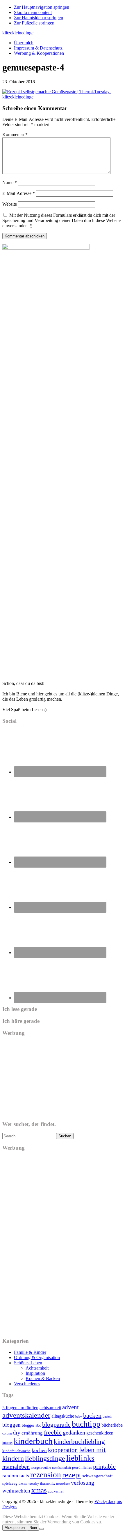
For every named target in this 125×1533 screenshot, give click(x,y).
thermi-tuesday (29, 1483)
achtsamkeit (50, 1407)
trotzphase (63, 1483)
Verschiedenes (27, 1383)
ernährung (32, 1433)
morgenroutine (41, 1467)
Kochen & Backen (43, 1378)
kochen (39, 1450)
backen (92, 1415)
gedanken (74, 1432)
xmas (39, 1490)
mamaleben (16, 1466)
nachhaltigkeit (61, 1467)
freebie (53, 1432)
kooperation (63, 1450)
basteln (107, 1416)
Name (9, 182)
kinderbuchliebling (79, 1441)
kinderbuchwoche (16, 1451)
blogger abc (31, 1425)
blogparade (56, 1424)
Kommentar (15, 134)
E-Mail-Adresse (18, 193)
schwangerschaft (97, 1476)
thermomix (47, 1483)
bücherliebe (112, 1425)
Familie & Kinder (30, 1352)
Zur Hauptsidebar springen (38, 17)
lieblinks (80, 1458)
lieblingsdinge (45, 1458)
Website (9, 204)
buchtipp (86, 1423)
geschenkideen (99, 1432)
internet (7, 1443)
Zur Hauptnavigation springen (41, 7)
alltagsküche (62, 1416)
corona (7, 1433)
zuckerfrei (56, 1491)
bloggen (11, 1425)
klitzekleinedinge (17, 32)
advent (70, 1407)
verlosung (82, 1482)
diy (16, 1432)
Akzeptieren (15, 1527)
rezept (71, 1475)
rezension (45, 1474)
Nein (33, 1527)
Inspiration (35, 1373)
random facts (15, 1476)
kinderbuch (33, 1441)
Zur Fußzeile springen (34, 22)
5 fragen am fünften (20, 1407)
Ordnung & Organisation (37, 1357)
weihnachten (16, 1491)
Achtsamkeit (37, 1367)
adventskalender (26, 1415)
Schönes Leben (28, 1362)
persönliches (82, 1467)
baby (78, 1416)
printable (104, 1466)
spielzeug (9, 1483)
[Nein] (41, 1529)
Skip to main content (33, 12)
